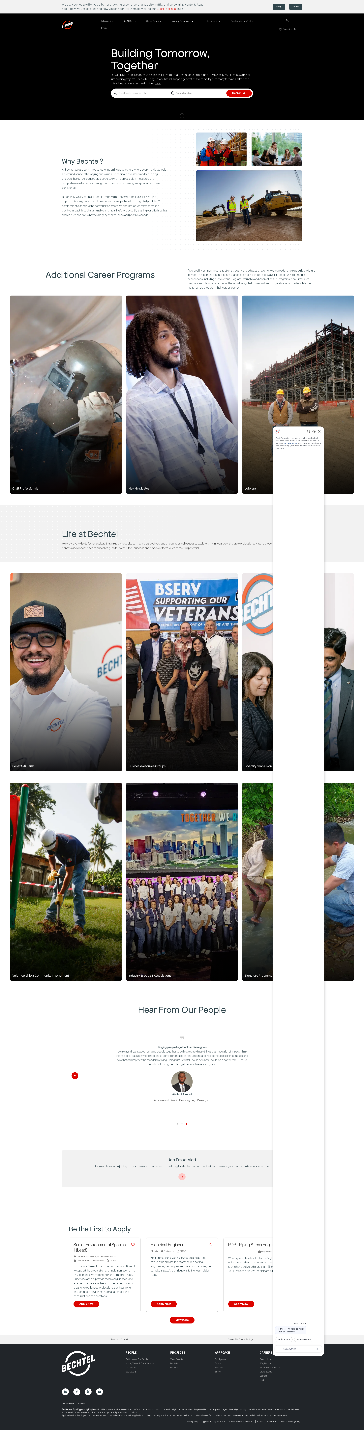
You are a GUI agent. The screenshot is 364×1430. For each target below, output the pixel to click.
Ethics (218, 1372)
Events (104, 28)
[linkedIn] (65, 1391)
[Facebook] (76, 1391)
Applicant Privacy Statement (213, 1422)
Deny (278, 7)
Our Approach (221, 1359)
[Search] (287, 20)
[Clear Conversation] (308, 431)
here (158, 83)
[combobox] (140, 93)
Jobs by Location (212, 21)
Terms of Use (271, 1422)
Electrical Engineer (167, 1245)
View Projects (176, 1359)
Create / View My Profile (242, 21)
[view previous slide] (75, 1075)
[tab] (177, 1124)
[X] (88, 1391)
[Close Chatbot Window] (319, 431)
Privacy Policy (192, 1422)
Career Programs (154, 21)
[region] (298, 890)
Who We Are (107, 21)
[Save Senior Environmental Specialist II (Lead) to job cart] (133, 1244)
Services (219, 1368)
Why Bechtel (265, 1363)
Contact (263, 1376)
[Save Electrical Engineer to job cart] (210, 1244)
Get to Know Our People (137, 1359)
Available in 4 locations (242, 1251)
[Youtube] (99, 1391)
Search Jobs (265, 1359)
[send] (317, 1349)
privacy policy (290, 443)
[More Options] (279, 1349)
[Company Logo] (68, 25)
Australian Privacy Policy (290, 1422)
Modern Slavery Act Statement (241, 1422)
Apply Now (86, 1304)
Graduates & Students (270, 1368)
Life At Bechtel (129, 21)
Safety (218, 1363)
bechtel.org (131, 1372)
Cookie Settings (166, 9)
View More (182, 1320)
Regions (174, 1368)
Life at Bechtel (266, 1372)
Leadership (131, 1368)
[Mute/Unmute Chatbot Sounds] (314, 431)
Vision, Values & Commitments (140, 1363)
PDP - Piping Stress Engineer (253, 1245)
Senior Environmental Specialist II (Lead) (101, 1247)
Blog (262, 1380)
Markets (174, 1363)
